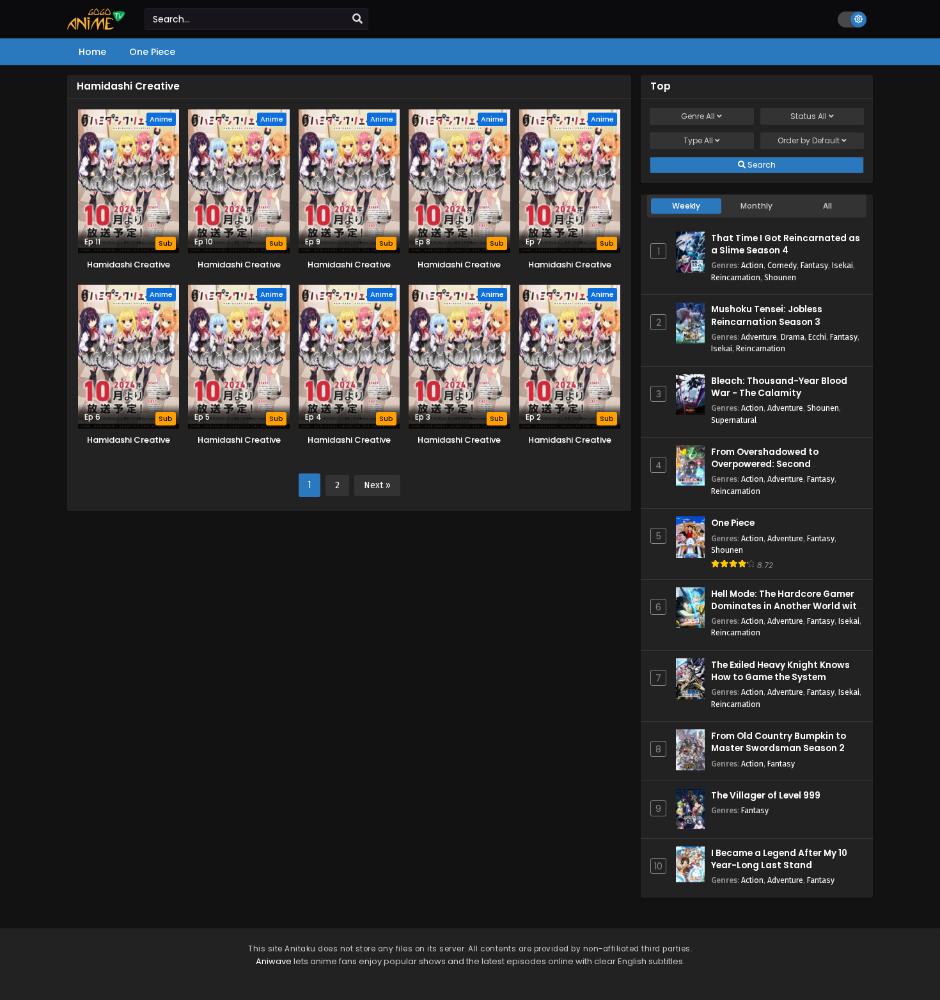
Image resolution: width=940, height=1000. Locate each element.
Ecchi (817, 337)
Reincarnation (735, 277)
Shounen (780, 277)
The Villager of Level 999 (765, 796)
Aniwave (274, 961)
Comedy (782, 265)
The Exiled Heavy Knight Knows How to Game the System (780, 671)
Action (752, 265)
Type (698, 140)
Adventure (759, 337)
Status (808, 116)
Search (761, 164)
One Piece (733, 523)
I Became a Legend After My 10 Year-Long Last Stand (779, 859)
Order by (809, 140)
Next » (377, 485)
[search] (357, 19)
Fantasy (814, 265)
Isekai (842, 265)
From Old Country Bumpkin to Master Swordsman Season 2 (778, 742)
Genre (698, 116)
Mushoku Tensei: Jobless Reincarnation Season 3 (766, 315)
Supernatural (733, 420)
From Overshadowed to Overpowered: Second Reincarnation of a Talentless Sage (779, 470)
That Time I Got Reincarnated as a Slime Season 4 (785, 244)
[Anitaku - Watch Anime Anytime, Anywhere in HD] (96, 26)
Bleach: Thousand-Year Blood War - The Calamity (779, 387)
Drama (792, 337)
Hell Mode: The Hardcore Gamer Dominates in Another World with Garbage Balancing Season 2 (787, 606)
